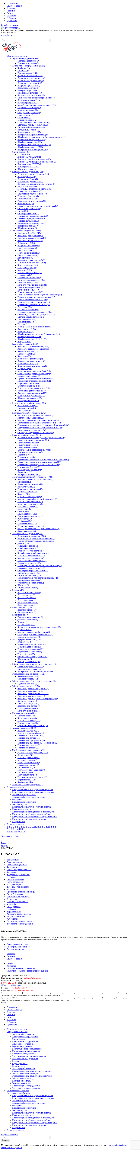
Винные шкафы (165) (27, 73)
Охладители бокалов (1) (29, 376)
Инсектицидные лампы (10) (31, 666)
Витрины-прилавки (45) (29, 85)
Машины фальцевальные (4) (31, 558)
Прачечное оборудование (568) (26, 435)
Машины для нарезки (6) (29, 647)
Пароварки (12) (25, 275)
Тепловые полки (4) (27, 319)
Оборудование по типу (17, 944)
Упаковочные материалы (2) (31, 583)
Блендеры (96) (24, 356)
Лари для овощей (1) (27, 186)
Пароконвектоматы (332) (29, 277)
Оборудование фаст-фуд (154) (26, 686)
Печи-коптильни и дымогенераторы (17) (36, 297)
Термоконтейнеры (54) (28, 679)
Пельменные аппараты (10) (30, 649)
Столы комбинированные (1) (31, 127)
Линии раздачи (19, 1039)
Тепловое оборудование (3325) (26, 231)
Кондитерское (18, 1066)
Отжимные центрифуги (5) (30, 452)
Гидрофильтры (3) (26, 410)
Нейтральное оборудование (25, 1041)
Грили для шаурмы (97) (28, 703)
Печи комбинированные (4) (30, 287)
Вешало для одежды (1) (28, 730)
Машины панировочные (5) (30, 501)
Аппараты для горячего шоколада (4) (35, 349)
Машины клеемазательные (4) (31, 556)
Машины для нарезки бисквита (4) (34, 632)
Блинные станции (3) (27, 701)
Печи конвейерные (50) (28, 290)
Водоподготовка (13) (22, 607)
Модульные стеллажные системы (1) (35, 189)
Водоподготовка (19, 1063)
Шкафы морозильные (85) (30, 142)
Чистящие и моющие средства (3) (27, 784)
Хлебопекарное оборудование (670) (28, 750)
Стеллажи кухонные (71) (29, 208)
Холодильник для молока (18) (31, 395)
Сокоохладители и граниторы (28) (33, 388)
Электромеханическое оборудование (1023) (32, 477)
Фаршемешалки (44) (27, 531)
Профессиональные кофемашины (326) (36, 378)
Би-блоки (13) (24, 68)
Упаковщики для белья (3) (30, 469)
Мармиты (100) (25, 270)
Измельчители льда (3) (28, 363)
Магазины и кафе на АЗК (24, 794)
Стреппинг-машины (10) (29, 575)
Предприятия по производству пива (29, 819)
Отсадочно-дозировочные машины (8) (35, 634)
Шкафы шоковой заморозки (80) (33, 149)
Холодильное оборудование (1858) (28, 66)
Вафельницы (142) (26, 243)
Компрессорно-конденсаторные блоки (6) (37, 98)
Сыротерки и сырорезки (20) (31, 526)
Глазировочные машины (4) (30, 617)
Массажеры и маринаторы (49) (32, 644)
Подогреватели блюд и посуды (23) (34, 302)
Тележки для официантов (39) (31, 740)
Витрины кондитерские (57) (31, 80)
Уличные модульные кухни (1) (32, 223)
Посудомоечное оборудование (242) (29, 413)
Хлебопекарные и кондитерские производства (33, 812)
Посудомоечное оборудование (26, 1051)
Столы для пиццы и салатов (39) (33, 125)
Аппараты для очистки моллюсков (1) (35, 479)
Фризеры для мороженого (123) (32, 393)
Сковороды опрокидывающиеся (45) (35, 312)
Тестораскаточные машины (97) (32, 777)
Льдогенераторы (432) (28, 102)
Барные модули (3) (26, 354)
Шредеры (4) (23, 585)
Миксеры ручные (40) (28, 506)
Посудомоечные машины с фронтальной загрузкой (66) (43, 425)
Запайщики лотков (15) (28, 546)
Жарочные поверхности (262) (31, 260)
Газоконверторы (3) (27, 408)
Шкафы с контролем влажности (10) (34, 144)
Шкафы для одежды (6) (28, 226)
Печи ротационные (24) (29, 762)
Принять (5, 1140)
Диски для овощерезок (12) (30, 484)
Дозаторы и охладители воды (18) (33, 752)
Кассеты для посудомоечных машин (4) (36, 415)
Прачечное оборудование (24, 1054)
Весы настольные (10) (28, 602)
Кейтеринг (17, 799)
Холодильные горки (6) (28, 130)
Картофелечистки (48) (28, 491)
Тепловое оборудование (23, 1044)
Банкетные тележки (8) (28, 676)
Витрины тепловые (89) (29, 245)
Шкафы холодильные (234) (30, 147)
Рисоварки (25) (25, 307)
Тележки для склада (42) (29, 745)
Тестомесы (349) (25, 772)
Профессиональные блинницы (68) (34, 304)
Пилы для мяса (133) (27, 514)
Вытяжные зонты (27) (28, 405)
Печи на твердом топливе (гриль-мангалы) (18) (40, 295)
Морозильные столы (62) (29, 107)
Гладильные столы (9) (28, 447)
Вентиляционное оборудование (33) (29, 403)
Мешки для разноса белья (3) (31, 733)
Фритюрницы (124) (27, 329)
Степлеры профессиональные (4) (33, 570)
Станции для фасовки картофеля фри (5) (36, 314)
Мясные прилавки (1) (28, 110)
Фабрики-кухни (19, 804)
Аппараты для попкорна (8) (30, 691)
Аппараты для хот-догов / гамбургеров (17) (38, 698)
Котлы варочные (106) (28, 265)
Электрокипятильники (28, 400)
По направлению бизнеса (18, 947)
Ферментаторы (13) (27, 780)
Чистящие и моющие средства (26, 1088)
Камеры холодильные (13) (30, 93)
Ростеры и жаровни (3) (28, 309)
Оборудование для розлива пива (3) (34, 373)
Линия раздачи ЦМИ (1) (29, 167)
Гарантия (11, 11)
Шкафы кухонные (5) (27, 228)
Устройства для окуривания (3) (32, 391)
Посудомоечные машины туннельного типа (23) (40, 427)
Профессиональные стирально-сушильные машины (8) (43, 459)
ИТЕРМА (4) (24, 154)
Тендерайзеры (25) (26, 654)
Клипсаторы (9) (25, 642)
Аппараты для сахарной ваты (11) (33, 693)
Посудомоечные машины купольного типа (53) (40, 423)
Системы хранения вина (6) (30, 386)
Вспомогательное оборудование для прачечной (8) (41, 437)
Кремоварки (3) (25, 629)
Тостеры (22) (23, 324)
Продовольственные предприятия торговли (32, 789)
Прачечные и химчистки (23, 809)
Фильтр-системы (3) (27, 612)
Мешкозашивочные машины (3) (32, 560)
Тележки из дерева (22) (28, 748)
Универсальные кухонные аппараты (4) (36, 327)
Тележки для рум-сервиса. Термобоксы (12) (38, 743)
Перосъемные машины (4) (30, 652)
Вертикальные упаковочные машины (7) (36, 538)
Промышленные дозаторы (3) (31, 568)
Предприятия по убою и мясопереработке (31, 814)
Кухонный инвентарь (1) (29, 720)
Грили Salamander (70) (28, 248)
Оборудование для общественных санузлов (32, 1076)
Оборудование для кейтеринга (26, 1073)
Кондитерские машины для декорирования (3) (39, 627)
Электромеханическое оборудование (29, 1056)
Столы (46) (23, 211)
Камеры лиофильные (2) (29, 90)
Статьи (10, 13)
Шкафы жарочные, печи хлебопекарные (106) (39, 334)
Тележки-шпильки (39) (28, 221)
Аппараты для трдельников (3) (32, 696)
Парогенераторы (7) (27, 455)
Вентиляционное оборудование (27, 1049)
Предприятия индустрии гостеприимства (31, 807)
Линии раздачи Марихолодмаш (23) (34, 159)
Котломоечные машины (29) (31, 418)
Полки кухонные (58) (27, 199)
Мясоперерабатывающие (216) (26, 639)
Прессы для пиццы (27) (28, 765)
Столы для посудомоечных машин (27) (36, 432)
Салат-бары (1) (24, 117)
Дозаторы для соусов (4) (29, 706)
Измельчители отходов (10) (30, 489)
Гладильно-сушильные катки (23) (33, 440)
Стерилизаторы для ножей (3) (31, 669)
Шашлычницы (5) (26, 331)
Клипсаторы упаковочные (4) (31, 551)
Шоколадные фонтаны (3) (30, 398)
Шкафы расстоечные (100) (30, 336)
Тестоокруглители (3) (27, 775)
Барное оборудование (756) (25, 344)
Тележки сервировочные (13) (31, 218)
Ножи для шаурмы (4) (28, 708)
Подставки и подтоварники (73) (32, 194)
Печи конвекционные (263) (30, 292)
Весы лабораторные (27, 597)
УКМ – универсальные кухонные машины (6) (39, 528)
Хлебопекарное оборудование (26, 1086)
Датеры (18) (23, 543)
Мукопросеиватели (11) (28, 760)
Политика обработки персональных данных (27, 971)
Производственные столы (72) (32, 201)
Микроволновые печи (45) (30, 272)
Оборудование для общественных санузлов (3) (34, 681)
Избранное (12, 18)
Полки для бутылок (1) (28, 196)
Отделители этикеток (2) (29, 563)
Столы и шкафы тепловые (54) (32, 317)
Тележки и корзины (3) (28, 63)
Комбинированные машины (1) (32, 366)
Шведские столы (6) (27, 169)
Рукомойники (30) (26, 203)
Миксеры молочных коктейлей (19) (34, 371)
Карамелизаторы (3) (27, 624)
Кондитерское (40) (20, 615)
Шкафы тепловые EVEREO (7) (32, 339)
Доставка (11, 8)
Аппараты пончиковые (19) (30, 240)
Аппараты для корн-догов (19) (32, 238)
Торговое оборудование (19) (25, 58)
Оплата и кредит (14, 6)
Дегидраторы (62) (26, 258)
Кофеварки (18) (25, 368)
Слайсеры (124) (25, 521)
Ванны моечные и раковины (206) (33, 174)
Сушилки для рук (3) (27, 684)
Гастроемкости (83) (26, 716)
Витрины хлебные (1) (28, 179)
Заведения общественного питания (28, 797)
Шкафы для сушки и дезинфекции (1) (35, 671)
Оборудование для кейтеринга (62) (28, 674)
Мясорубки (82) (25, 509)
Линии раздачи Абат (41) (29, 157)
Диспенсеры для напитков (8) (31, 361)
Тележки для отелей (21, 1083)
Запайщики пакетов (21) (29, 548)
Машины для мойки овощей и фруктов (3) (37, 499)
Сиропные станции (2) (28, 383)
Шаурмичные (18, 821)
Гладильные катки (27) (28, 442)
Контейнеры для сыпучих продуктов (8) (36, 184)
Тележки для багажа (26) (29, 738)
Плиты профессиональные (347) (33, 299)
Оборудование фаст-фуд (23, 1078)
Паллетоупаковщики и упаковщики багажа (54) (40, 565)
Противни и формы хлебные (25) (33, 725)
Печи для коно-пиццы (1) (29, 711)
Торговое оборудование (23, 1034)
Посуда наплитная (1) (28, 723)
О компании (12, 3)
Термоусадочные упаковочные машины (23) (38, 578)
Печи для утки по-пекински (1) (32, 285)
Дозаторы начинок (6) (28, 620)
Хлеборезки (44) (25, 782)
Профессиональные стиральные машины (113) (39, 462)
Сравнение (12, 20)
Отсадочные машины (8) (29, 637)
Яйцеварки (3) (24, 341)
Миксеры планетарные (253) (31, 504)
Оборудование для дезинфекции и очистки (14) (34, 664)
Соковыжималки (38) (27, 523)
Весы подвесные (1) (27, 605)
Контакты (11, 15)
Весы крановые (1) (26, 595)
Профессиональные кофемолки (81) (34, 381)
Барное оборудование (22, 1046)
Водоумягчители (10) (27, 610)
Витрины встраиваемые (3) (30, 75)
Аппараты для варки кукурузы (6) (33, 688)
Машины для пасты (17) (29, 757)
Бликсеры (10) (24, 482)
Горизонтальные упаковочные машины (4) (37, 541)
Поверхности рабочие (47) (30, 191)
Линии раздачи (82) (21, 152)
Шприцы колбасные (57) (29, 661)
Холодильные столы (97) (29, 132)
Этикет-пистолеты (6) (28, 588)
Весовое (16, 1061)
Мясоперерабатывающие (23, 1068)
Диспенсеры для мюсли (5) (30, 359)
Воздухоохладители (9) (28, 88)
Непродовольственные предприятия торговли (33, 792)
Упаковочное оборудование (25, 1058)
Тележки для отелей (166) (24, 728)
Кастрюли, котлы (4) (27, 718)
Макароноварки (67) (27, 267)
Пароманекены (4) (26, 457)
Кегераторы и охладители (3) (31, 95)
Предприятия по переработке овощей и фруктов (34, 816)
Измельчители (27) (26, 487)
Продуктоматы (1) (26, 115)
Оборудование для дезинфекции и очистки (32, 1071)
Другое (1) (22, 622)
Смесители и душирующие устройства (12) (38, 206)
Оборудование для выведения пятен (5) (36, 450)
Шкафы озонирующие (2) (29, 474)
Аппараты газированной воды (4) (33, 346)
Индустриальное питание (24, 802)
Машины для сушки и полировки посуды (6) (38, 420)
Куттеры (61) (24, 494)
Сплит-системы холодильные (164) (34, 122)
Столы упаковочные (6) (29, 573)
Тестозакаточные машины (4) (31, 770)
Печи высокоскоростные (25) (31, 280)
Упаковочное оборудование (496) (27, 533)
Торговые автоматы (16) (29, 61)
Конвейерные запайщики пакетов (33, 553)
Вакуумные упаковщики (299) (32, 536)
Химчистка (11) (25, 472)
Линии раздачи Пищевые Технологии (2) (37, 162)
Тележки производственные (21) (33, 216)
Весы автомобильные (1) (29, 592)
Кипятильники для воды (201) (32, 263)
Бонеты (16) (23, 70)
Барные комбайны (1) (27, 351)
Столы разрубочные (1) (28, 213)
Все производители (16, 831)
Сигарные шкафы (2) (27, 120)
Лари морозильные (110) (29, 100)
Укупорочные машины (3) (30, 580)
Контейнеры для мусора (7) (30, 181)
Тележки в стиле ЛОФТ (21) (31, 735)
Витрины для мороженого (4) (31, 78)
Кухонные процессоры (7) (30, 496)
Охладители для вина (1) (29, 112)
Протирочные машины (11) (30, 516)
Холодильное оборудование (25, 1036)
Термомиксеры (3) (26, 322)
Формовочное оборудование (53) (33, 656)
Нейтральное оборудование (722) (27, 171)
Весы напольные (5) (27, 600)
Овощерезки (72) (25, 511)
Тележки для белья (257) (29, 467)
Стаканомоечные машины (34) (32, 430)
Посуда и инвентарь (21, 1081)
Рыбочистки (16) (25, 519)
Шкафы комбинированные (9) (32, 139)
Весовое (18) (18, 590)
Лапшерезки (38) (25, 755)
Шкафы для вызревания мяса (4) (33, 134)
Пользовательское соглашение (21, 968)
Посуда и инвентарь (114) (24, 713)
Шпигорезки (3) (25, 659)
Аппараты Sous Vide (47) (29, 233)
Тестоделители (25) (26, 767)
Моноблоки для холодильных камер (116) (37, 105)
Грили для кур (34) (26, 250)
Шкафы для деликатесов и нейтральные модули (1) (41, 137)
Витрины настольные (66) (30, 83)
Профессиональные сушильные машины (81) (39, 464)
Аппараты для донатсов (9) (30, 235)
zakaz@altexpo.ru (9, 35)
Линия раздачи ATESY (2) (30, 164)
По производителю (15, 949)
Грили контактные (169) (29, 253)
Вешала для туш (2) (27, 176)
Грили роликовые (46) (28, 255)
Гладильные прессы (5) (28, 445)
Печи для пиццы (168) (28, 282)
